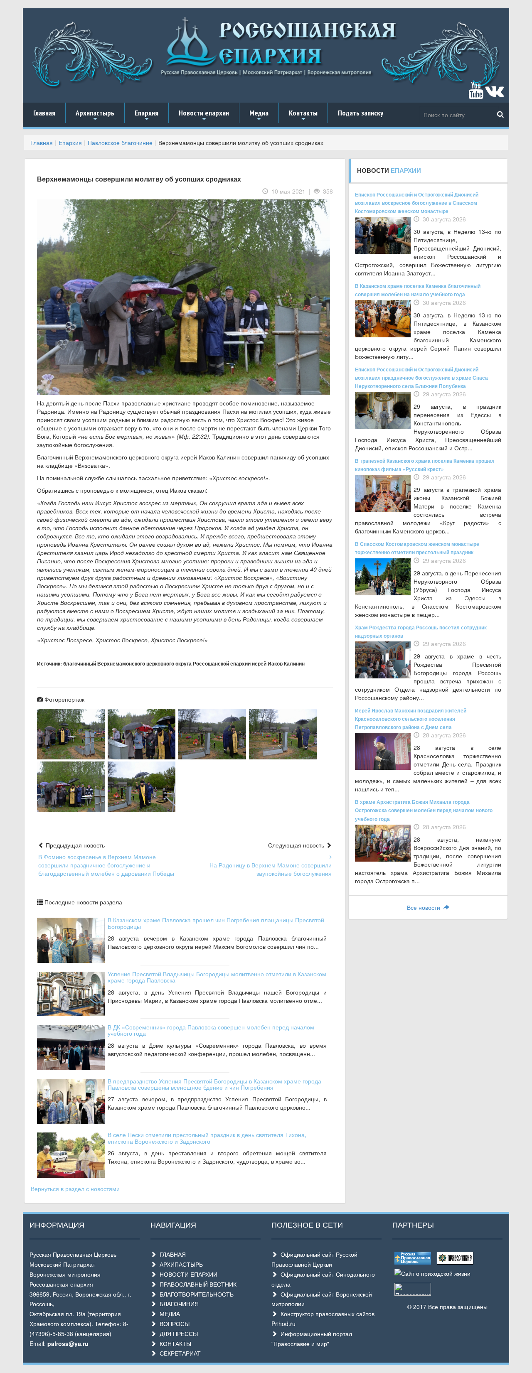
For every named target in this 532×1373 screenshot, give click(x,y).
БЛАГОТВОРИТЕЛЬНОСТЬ (195, 1294)
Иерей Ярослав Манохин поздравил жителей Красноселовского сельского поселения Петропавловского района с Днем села (410, 719)
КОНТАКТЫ (173, 1343)
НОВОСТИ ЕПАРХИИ (186, 1274)
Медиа (258, 115)
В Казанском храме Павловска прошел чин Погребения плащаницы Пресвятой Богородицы (216, 923)
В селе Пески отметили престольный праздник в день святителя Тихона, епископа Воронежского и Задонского (207, 1137)
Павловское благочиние (120, 142)
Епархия (146, 115)
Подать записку (360, 113)
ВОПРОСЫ (173, 1323)
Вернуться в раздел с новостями (75, 1188)
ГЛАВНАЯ (171, 1254)
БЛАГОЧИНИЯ (177, 1303)
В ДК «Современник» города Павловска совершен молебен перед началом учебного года (211, 1030)
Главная (44, 113)
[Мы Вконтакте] (494, 94)
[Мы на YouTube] (475, 94)
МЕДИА (168, 1313)
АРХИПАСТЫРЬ (179, 1264)
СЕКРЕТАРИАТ (178, 1353)
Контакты (303, 115)
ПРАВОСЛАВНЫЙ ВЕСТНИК (196, 1284)
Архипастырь (95, 115)
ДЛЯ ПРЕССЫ (177, 1333)
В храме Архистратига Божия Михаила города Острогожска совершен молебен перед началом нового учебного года (424, 810)
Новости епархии (204, 115)
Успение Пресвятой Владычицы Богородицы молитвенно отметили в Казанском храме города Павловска (217, 977)
